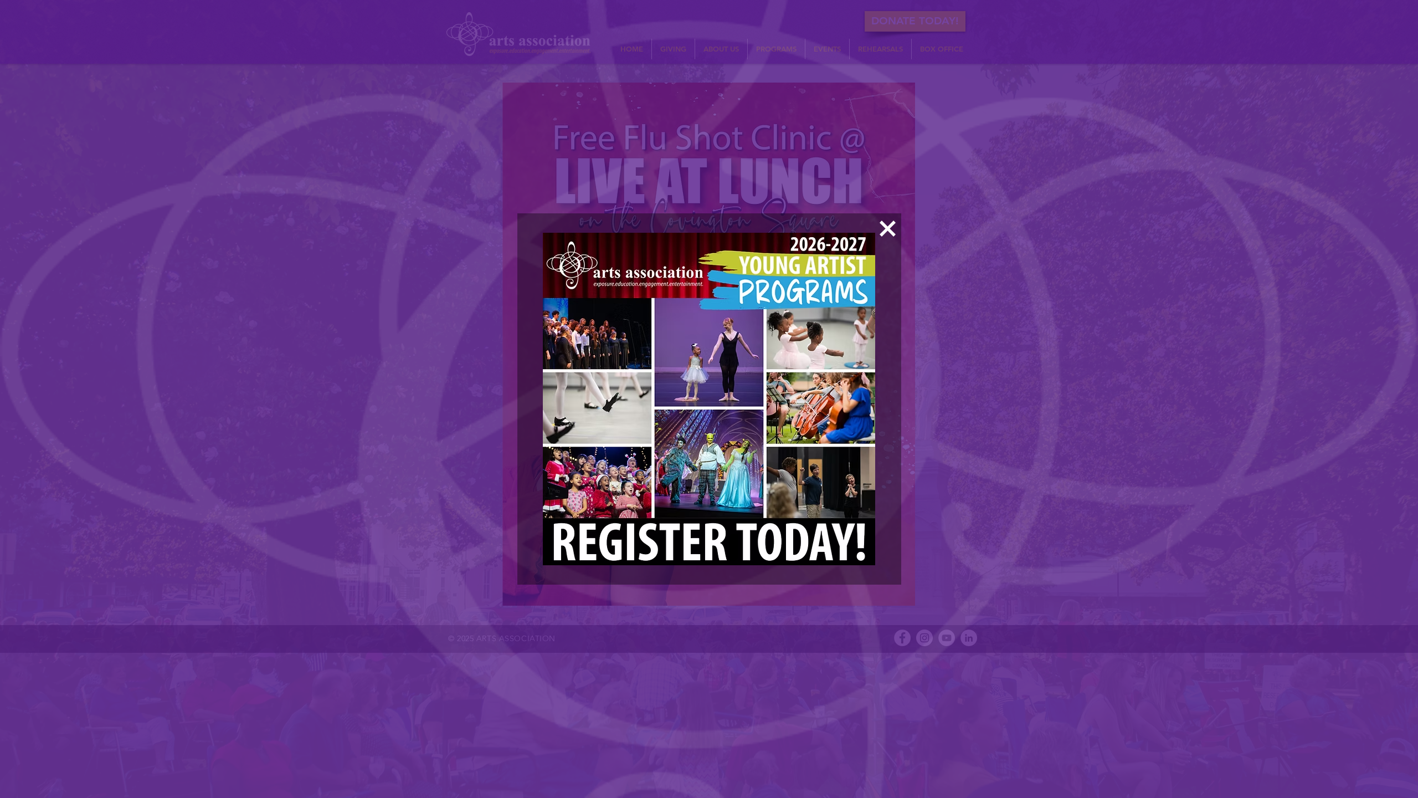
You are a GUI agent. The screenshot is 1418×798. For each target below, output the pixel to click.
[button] (887, 229)
